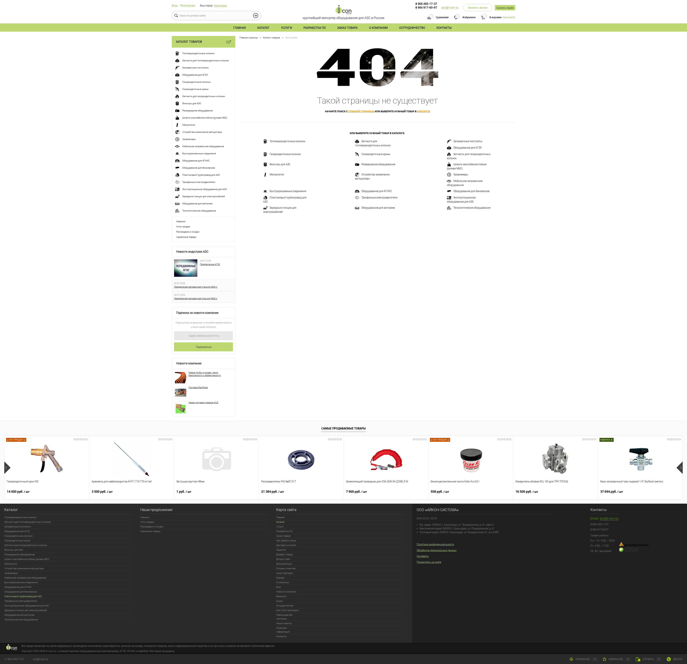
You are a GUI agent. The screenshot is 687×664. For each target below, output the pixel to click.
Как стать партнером (287, 610)
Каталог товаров (189, 41)
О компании (378, 27)
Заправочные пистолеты (468, 141)
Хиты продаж (183, 226)
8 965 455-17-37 (426, 4)
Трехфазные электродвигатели (379, 197)
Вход (174, 5)
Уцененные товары (186, 237)
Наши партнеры (284, 573)
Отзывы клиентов (285, 568)
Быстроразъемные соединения (288, 191)
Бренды (280, 577)
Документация (284, 563)
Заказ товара (347, 27)
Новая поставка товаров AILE (203, 402)
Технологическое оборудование (471, 207)
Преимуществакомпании (284, 617)
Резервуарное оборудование (378, 164)
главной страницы (361, 111)
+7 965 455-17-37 (14, 659)
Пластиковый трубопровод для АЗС (284, 199)
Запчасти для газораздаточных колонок (468, 156)
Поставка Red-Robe (198, 387)
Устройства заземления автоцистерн (372, 176)
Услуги (286, 27)
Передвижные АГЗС (210, 264)
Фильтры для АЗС (280, 164)
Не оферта (423, 556)
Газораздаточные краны (375, 154)
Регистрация (187, 5)
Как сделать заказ (286, 540)
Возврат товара (284, 554)
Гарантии (281, 550)
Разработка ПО (314, 27)
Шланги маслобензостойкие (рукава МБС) (466, 166)
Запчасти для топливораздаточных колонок (373, 143)
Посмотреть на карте (429, 562)
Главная (239, 27)
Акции (279, 601)
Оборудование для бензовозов (471, 191)
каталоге (423, 111)
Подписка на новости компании (197, 312)
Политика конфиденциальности (435, 544)
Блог (278, 587)
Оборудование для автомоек (378, 207)
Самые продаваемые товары (343, 428)
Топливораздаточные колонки (287, 141)
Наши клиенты (284, 623)
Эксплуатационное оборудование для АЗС (461, 199)
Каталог (263, 27)
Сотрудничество (412, 27)
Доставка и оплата (286, 545)
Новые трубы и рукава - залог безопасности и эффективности (205, 374)
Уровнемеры (460, 174)
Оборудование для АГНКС (376, 191)
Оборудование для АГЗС (467, 147)
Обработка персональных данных (437, 550)
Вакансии (281, 596)
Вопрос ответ (283, 559)
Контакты (444, 27)
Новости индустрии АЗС (192, 251)
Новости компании (188, 363)
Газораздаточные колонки (285, 154)
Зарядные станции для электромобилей (279, 209)
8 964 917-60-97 (426, 7)
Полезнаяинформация (283, 630)
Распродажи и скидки (187, 231)
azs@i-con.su (450, 7)
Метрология (277, 174)
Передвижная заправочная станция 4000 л (195, 287)
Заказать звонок (478, 7)
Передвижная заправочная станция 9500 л (195, 298)
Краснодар (220, 5)
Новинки (180, 221)
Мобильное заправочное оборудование (465, 182)
